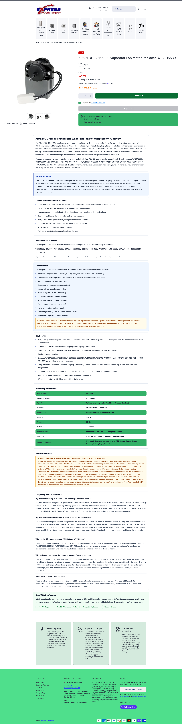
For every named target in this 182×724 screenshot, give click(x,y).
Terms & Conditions (98, 103)
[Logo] (49, 9)
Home (37, 42)
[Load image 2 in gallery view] (39, 117)
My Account (40, 682)
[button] (145, 9)
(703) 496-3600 (100, 7)
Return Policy (40, 696)
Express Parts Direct (47, 720)
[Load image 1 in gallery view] (30, 116)
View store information (92, 122)
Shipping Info (40, 690)
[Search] (114, 9)
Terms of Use (40, 693)
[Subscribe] (143, 689)
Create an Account (42, 685)
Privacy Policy (41, 698)
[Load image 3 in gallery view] (47, 117)
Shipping (81, 80)
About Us (39, 688)
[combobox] (124, 9)
